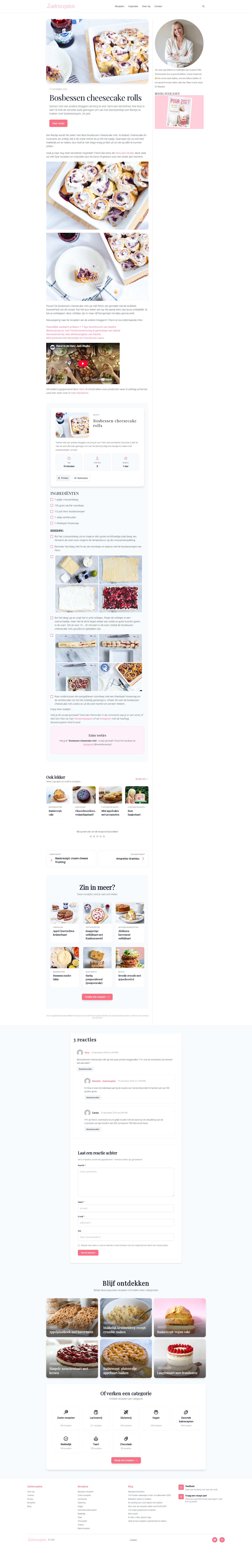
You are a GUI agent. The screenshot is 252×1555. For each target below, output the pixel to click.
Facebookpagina (83, 718)
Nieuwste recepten (86, 1491)
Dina (87, 1052)
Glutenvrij (82, 1502)
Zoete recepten (84, 1495)
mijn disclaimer (79, 392)
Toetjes (81, 1524)
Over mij (146, 6)
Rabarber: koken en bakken (139, 1499)
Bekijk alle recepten (124, 1460)
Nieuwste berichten (136, 1491)
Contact (158, 6)
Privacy (30, 1499)
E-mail (81, 1216)
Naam (81, 1202)
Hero (81, 389)
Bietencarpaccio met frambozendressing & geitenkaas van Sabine (83, 330)
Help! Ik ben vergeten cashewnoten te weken (147, 1521)
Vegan (80, 1506)
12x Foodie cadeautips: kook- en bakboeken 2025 (149, 1495)
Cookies (133, 1539)
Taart (80, 1517)
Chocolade (82, 1521)
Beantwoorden (85, 1069)
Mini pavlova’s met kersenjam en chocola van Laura (75, 337)
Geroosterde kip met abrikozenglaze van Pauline (73, 334)
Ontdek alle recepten (95, 996)
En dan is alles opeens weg (139, 1517)
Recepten (119, 6)
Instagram (106, 718)
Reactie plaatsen (88, 1252)
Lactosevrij (82, 1499)
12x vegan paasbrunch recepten (142, 1510)
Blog (29, 1506)
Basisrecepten (84, 1528)
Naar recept (58, 123)
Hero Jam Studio (124, 152)
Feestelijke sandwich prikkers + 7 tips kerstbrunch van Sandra (81, 326)
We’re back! (133, 1513)
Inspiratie (133, 6)
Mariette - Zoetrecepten (104, 1081)
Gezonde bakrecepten (87, 1510)
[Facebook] (214, 1539)
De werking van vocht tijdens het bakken (145, 1502)
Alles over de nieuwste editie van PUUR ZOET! (147, 1506)
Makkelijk (81, 1513)
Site (79, 1231)
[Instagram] (222, 1539)
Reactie (82, 1165)
